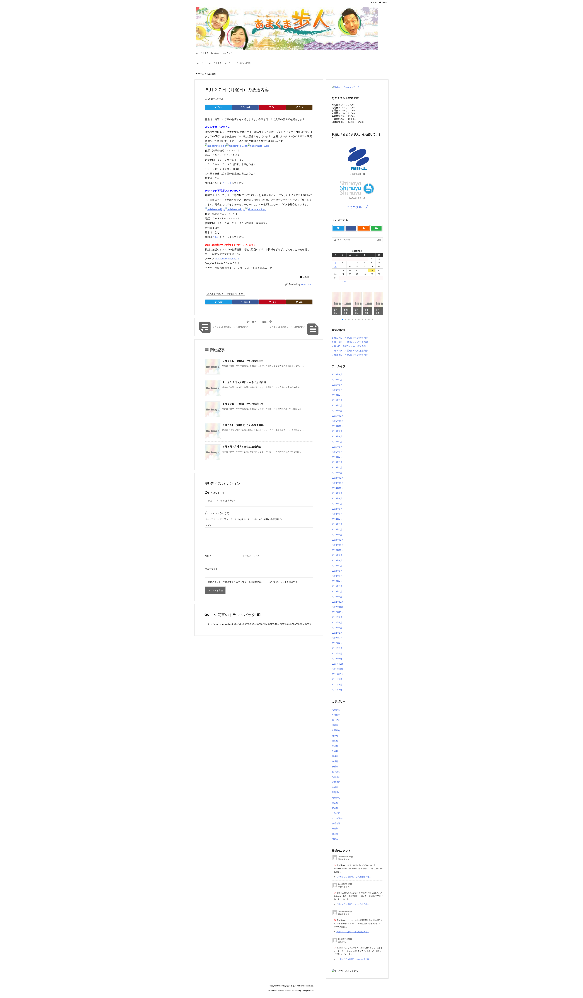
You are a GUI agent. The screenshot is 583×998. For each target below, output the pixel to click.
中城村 (335, 761)
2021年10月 (337, 674)
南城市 (335, 756)
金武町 (335, 751)
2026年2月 (337, 405)
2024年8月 (337, 498)
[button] (337, 303)
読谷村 (335, 802)
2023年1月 (337, 596)
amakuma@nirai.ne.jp (227, 258)
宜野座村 (336, 730)
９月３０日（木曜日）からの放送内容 (243, 425)
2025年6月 (337, 446)
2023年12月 (337, 539)
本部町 (335, 746)
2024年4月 (337, 519)
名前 (208, 555)
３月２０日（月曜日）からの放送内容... (352, 932)
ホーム (201, 73)
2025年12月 (337, 415)
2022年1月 (337, 658)
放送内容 (336, 823)
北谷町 (335, 808)
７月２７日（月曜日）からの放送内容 (350, 350)
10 (335, 266)
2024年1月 (337, 534)
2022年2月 (337, 653)
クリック (227, 182)
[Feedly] (376, 228)
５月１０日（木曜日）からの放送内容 (243, 403)
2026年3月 (337, 400)
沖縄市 (335, 787)
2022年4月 (337, 643)
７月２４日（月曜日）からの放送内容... (352, 904)
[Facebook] (351, 228)
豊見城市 (336, 792)
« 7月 (344, 282)
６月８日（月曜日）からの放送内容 (241, 446)
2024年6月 (337, 508)
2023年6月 (337, 570)
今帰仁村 (336, 715)
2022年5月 (337, 638)
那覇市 (335, 839)
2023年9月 (337, 555)
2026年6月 (337, 384)
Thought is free (308, 990)
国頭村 (335, 725)
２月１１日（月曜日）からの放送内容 (243, 360)
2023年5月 (337, 576)
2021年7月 (337, 689)
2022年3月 (337, 648)
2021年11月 (337, 669)
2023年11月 (337, 545)
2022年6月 (337, 632)
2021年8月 (337, 684)
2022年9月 (337, 617)
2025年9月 (337, 431)
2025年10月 (338, 426)
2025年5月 (337, 452)
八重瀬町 (336, 777)
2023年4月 (337, 581)
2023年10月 (338, 550)
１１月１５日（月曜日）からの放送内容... (353, 959)
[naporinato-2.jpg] (237, 145)
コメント (209, 525)
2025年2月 (337, 467)
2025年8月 (337, 436)
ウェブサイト (211, 568)
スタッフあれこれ (340, 818)
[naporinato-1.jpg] (215, 145)
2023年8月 (337, 560)
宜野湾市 (336, 782)
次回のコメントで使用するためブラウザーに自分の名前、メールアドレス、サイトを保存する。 (254, 582)
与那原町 (336, 709)
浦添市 (335, 833)
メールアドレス (251, 555)
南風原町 (336, 797)
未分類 (213, 73)
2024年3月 (337, 524)
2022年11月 (337, 607)
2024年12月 (337, 477)
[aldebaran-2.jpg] (235, 208)
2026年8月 (337, 374)
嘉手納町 (336, 720)
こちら (216, 236)
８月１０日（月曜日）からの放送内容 (350, 342)
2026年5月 (337, 390)
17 (335, 270)
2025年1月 (337, 472)
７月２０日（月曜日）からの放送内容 (350, 354)
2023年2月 (337, 591)
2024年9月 (337, 493)
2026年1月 (337, 410)
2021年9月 (337, 679)
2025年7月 (337, 441)
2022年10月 (337, 612)
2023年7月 (337, 565)
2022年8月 (337, 622)
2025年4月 (337, 457)
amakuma (306, 284)
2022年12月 (337, 601)
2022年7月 (337, 627)
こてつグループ (357, 207)
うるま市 (336, 813)
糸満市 (335, 766)
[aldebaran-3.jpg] (255, 208)
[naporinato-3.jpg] (258, 145)
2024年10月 (338, 488)
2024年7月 (337, 503)
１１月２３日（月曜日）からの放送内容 (244, 382)
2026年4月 (337, 395)
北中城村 (336, 771)
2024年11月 (337, 483)
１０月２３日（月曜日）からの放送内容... (353, 877)
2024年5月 (337, 514)
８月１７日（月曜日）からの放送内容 (350, 337)
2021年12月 (337, 663)
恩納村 (335, 740)
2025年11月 (337, 421)
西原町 (335, 735)
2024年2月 (337, 529)
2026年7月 (337, 379)
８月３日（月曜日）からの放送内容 (349, 346)
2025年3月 (337, 462)
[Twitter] (338, 228)
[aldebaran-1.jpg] (215, 208)
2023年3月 (337, 586)
